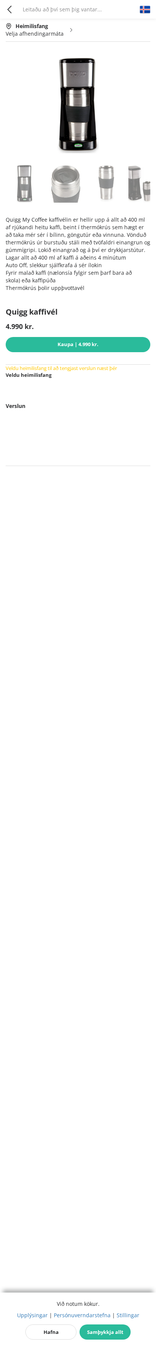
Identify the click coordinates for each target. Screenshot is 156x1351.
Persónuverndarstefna (82, 1315)
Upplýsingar (32, 1315)
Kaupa (78, 344)
